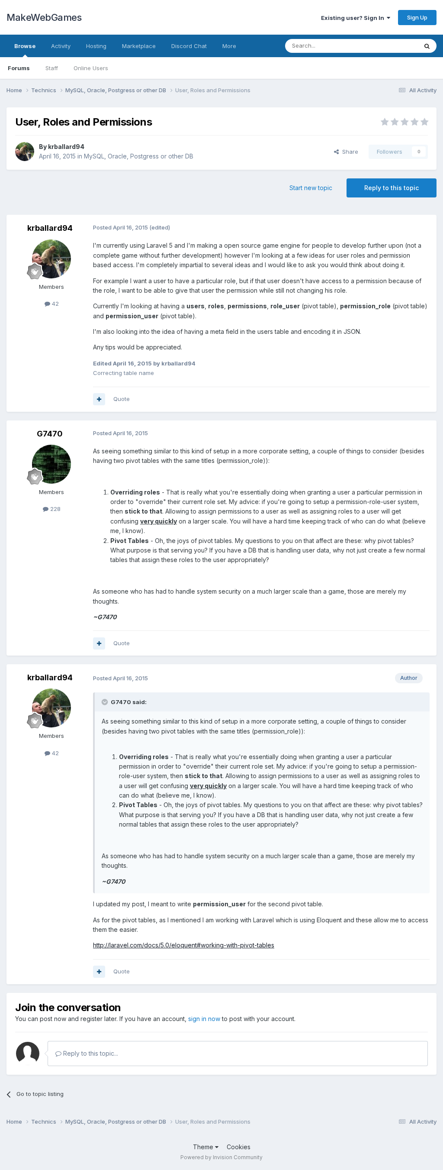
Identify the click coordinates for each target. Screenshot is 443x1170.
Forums (19, 68)
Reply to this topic (391, 187)
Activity (61, 45)
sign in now (204, 1018)
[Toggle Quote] (105, 701)
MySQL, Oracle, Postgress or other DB (138, 156)
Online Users (91, 68)
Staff (51, 68)
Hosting (96, 45)
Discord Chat (189, 45)
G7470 (50, 433)
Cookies (238, 1147)
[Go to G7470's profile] (51, 464)
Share (348, 151)
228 (54, 508)
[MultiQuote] (99, 399)
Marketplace (139, 45)
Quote (121, 398)
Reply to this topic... (89, 1053)
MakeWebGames (43, 17)
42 (54, 303)
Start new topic (310, 187)
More (229, 45)
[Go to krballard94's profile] (24, 151)
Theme (204, 1147)
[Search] (427, 46)
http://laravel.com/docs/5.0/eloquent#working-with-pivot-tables (183, 945)
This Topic (392, 45)
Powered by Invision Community (221, 1157)
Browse (24, 45)
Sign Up (417, 17)
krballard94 (66, 146)
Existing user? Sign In (354, 17)
